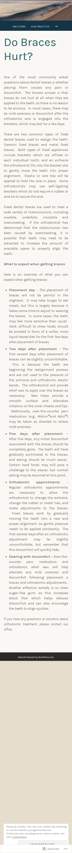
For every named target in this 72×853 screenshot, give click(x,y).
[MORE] (57, 26)
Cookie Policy (19, 837)
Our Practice (40, 26)
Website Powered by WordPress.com (36, 657)
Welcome (19, 26)
